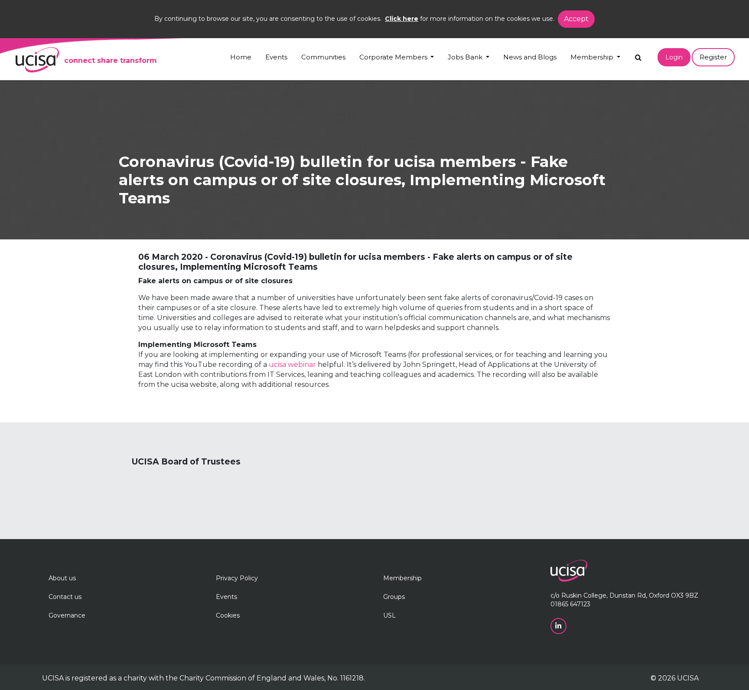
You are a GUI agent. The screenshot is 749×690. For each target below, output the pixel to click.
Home (240, 57)
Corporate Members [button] (394, 57)
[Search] (638, 55)
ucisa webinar (292, 364)
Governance (67, 615)
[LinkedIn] (559, 626)
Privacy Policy (237, 578)
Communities (323, 57)
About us (62, 578)
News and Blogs (530, 57)
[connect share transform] (37, 60)
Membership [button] (592, 57)
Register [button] (713, 57)
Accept (576, 19)
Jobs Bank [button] (466, 57)
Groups (394, 597)
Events (276, 57)
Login (674, 57)
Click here (401, 19)
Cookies (228, 615)
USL (389, 615)
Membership (402, 578)
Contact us (65, 597)
